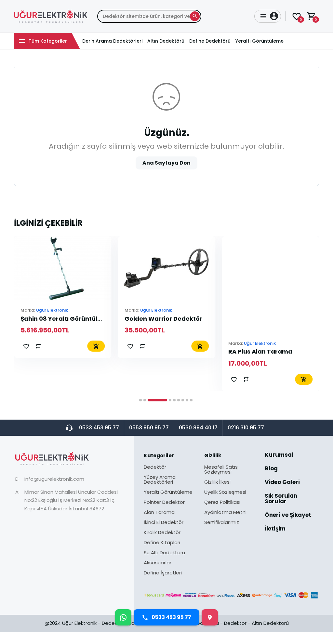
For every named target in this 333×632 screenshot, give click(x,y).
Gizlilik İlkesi (217, 482)
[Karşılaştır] (38, 346)
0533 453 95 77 (99, 427)
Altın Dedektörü (270, 623)
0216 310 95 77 (246, 427)
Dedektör (155, 467)
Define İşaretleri (163, 572)
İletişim (275, 528)
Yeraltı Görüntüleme (168, 492)
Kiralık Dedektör (162, 533)
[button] (140, 400)
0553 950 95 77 (149, 427)
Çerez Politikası (222, 502)
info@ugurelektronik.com (54, 479)
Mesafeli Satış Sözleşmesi (221, 469)
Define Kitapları (162, 543)
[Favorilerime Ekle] (26, 346)
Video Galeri (282, 482)
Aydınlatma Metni (225, 513)
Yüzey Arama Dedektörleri (160, 480)
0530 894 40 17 (198, 427)
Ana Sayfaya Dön (166, 163)
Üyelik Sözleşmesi (225, 492)
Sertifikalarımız (221, 522)
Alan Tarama (159, 513)
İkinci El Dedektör (163, 523)
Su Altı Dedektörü (164, 553)
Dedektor (235, 623)
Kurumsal (279, 455)
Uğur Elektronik (52, 310)
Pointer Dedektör (164, 502)
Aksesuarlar (157, 563)
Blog (271, 469)
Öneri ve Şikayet (288, 515)
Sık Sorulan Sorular (281, 499)
